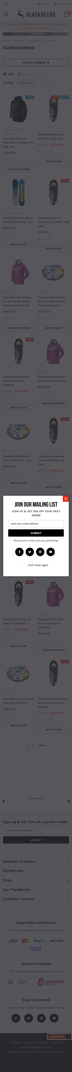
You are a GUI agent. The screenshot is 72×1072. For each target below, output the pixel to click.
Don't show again (38, 565)
